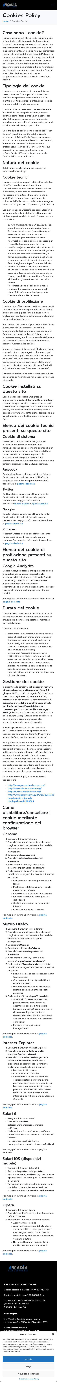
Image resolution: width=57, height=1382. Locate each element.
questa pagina (21, 503)
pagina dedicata (26, 483)
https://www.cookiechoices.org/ (24, 791)
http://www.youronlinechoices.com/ (26, 785)
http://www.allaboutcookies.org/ (25, 788)
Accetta (28, 1359)
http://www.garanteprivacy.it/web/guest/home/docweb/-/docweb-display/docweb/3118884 (31, 798)
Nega (28, 1366)
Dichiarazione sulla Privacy (29, 1379)
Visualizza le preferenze (28, 1374)
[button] (53, 1334)
